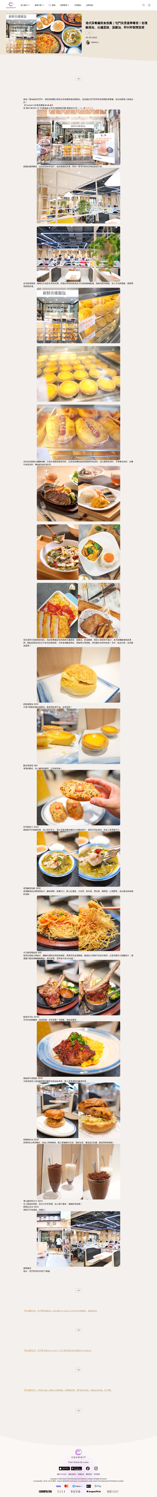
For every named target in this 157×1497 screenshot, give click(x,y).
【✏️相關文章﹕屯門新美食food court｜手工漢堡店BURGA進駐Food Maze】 (57, 1350)
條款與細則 (72, 1474)
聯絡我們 (89, 1474)
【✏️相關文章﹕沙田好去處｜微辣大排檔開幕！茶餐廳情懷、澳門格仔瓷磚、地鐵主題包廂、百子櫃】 (67, 1390)
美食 (89, 33)
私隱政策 (81, 1474)
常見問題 (97, 1474)
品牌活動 (89, 5)
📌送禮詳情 (88, 108)
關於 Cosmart (61, 1474)
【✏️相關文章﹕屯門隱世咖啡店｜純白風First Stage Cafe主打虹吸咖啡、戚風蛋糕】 (60, 1311)
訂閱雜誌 (77, 5)
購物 (53, 5)
